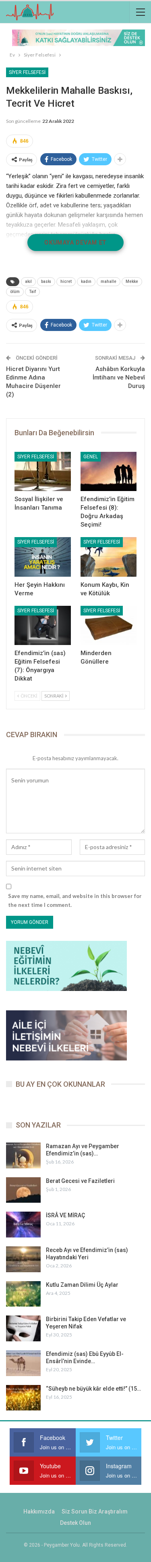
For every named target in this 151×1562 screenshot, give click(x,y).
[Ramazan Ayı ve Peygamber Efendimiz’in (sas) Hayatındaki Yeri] (23, 1155)
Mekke (132, 281)
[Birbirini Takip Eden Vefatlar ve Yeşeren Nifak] (23, 1328)
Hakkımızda (39, 1511)
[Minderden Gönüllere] (109, 625)
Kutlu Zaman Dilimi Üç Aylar (82, 1285)
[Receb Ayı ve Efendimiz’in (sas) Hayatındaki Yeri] (23, 1259)
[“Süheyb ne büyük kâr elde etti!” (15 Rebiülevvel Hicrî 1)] (23, 1398)
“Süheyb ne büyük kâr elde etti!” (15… (93, 1388)
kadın (86, 281)
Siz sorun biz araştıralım (95, 1511)
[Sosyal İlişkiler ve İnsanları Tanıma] (42, 471)
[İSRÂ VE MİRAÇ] (23, 1224)
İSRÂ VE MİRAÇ (65, 1215)
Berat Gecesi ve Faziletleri (80, 1181)
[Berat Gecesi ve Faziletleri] (23, 1190)
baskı (46, 281)
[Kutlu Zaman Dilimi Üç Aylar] (23, 1294)
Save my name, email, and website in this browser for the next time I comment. (75, 900)
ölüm (15, 291)
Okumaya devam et (75, 242)
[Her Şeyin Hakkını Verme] (42, 557)
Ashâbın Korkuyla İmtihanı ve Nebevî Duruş (119, 377)
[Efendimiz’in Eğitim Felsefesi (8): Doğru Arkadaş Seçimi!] (109, 471)
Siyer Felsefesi (27, 72)
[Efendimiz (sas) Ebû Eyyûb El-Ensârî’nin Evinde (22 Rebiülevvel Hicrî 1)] (23, 1363)
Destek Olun (75, 1523)
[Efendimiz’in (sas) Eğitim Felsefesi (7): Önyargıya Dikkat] (42, 625)
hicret (66, 281)
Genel (90, 457)
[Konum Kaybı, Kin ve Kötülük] (109, 557)
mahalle (108, 281)
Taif (32, 291)
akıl (28, 281)
